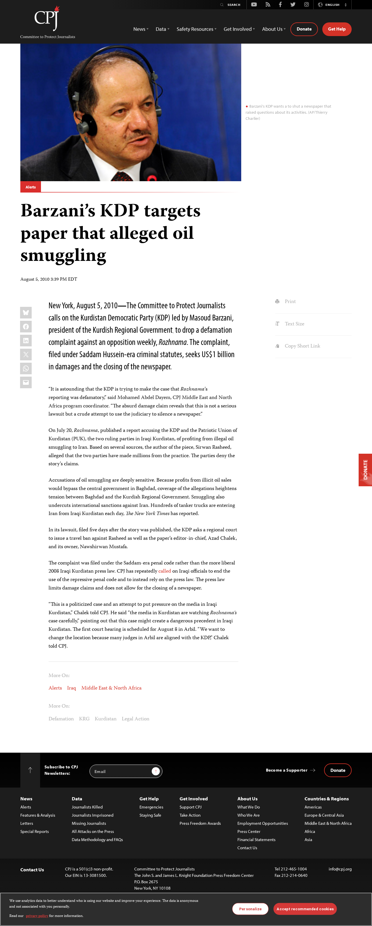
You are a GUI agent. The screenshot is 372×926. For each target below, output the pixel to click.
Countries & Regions (327, 798)
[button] (345, 4)
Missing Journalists (89, 823)
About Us (247, 798)
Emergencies (151, 807)
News (26, 798)
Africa (310, 831)
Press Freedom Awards (200, 823)
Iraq (71, 688)
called (164, 571)
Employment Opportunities (262, 823)
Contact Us (247, 847)
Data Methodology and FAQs (97, 839)
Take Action (190, 815)
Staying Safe (150, 815)
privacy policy (37, 916)
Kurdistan (106, 719)
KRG (84, 719)
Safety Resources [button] (195, 29)
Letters (26, 823)
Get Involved (194, 798)
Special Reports (34, 831)
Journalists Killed (87, 807)
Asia (308, 839)
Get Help (337, 29)
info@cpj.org (340, 869)
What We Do (248, 807)
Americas (313, 807)
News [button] (139, 29)
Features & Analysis (37, 815)
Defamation (61, 719)
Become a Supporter (286, 770)
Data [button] (161, 29)
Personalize (250, 909)
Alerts (31, 187)
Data (77, 798)
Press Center (248, 831)
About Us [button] (272, 29)
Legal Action (135, 719)
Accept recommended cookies (305, 909)
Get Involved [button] (238, 29)
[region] (186, 909)
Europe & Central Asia (324, 815)
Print (290, 302)
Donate (304, 29)
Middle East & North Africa (111, 688)
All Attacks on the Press (93, 831)
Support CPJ (191, 807)
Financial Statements (256, 839)
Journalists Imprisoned (92, 815)
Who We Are (248, 815)
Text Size (294, 324)
